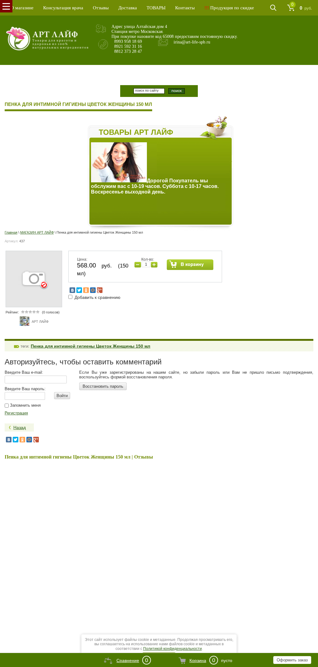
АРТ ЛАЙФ (40, 321)
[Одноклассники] (86, 290)
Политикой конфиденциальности (172, 648)
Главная (11, 232)
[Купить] (190, 264)
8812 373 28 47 (128, 51)
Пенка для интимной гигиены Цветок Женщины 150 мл (90, 346)
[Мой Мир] (93, 290)
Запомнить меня (25, 405)
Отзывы (101, 7)
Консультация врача (63, 7)
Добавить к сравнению (96, 297)
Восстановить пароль (103, 386)
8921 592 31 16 (128, 46)
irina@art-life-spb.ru (192, 42)
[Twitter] (79, 290)
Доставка (127, 7)
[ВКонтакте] (72, 290)
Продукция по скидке (229, 7)
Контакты (185, 7)
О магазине (22, 7)
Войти (62, 395)
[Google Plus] (99, 290)
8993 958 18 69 (128, 41)
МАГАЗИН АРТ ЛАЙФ (37, 232)
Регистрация (16, 413)
